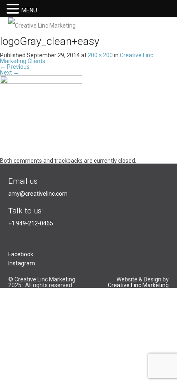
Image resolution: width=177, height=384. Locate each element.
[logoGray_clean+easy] (41, 116)
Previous (15, 66)
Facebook (20, 254)
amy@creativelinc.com (38, 193)
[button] (14, 8)
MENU (29, 10)
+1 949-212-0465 (30, 223)
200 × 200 (100, 55)
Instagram (21, 263)
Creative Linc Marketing (138, 285)
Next (9, 72)
